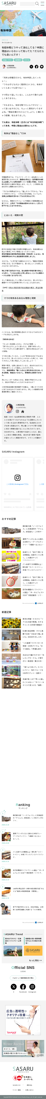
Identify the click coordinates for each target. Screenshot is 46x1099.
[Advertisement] (23, 722)
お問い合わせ (29, 1090)
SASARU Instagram (13, 451)
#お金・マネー (7, 60)
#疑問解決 (18, 60)
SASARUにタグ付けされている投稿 (17, 507)
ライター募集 (17, 1090)
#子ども (26, 60)
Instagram (32, 992)
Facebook (23, 992)
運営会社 (29, 1085)
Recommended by (29, 603)
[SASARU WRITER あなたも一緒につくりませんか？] (23, 1048)
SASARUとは (17, 1085)
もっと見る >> (35, 960)
